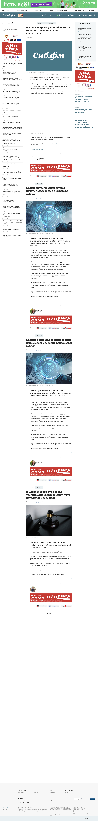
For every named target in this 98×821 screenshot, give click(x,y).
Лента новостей (7, 23)
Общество (21, 792)
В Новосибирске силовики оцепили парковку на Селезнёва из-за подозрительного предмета (10, 72)
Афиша (51, 790)
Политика (52, 792)
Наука (35, 795)
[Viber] (40, 198)
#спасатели (33, 149)
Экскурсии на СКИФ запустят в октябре (11, 122)
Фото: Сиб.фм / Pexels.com (32, 537)
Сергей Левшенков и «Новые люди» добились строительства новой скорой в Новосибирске (11, 105)
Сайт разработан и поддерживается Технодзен (82, 813)
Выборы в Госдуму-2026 (22, 10)
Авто (35, 790)
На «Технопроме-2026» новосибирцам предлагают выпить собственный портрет (11, 92)
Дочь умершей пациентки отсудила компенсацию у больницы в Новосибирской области (10, 200)
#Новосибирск (39, 149)
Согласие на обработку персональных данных (58, 814)
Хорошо (86, 818)
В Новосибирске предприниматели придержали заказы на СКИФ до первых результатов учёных (11, 235)
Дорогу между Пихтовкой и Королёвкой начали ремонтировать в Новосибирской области (11, 178)
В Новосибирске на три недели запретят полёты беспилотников (11, 134)
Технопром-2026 (5, 10)
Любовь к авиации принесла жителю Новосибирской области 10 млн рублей (11, 117)
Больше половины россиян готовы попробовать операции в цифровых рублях (12, 79)
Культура (20, 795)
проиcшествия (50, 23)
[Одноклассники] (36, 198)
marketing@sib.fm (22, 803)
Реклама (20, 798)
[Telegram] (42, 198)
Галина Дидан (39, 311)
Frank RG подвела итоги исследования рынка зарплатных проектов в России (11, 98)
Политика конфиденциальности (56, 812)
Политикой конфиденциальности (41, 819)
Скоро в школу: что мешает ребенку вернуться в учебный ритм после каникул (11, 171)
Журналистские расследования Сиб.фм (58, 10)
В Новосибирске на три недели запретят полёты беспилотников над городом (11, 228)
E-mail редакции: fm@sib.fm (78, 810)
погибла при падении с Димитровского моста (55, 143)
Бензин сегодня (38, 10)
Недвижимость (69, 790)
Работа (67, 792)
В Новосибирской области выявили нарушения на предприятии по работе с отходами (11, 207)
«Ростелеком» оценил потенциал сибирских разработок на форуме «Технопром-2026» (10, 185)
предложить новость (8, 24)
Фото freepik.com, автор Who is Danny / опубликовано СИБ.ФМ (39, 233)
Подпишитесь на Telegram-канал (50, 74)
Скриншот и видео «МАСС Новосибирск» (35, 72)
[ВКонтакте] (34, 198)
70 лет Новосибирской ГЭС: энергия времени (84, 10)
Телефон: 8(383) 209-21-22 (24, 800)
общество (40, 23)
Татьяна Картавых (40, 159)
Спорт (67, 795)
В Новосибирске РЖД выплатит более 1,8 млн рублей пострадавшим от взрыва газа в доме (12, 222)
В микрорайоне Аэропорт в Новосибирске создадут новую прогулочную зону (11, 111)
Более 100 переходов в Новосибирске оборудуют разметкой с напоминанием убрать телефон (11, 215)
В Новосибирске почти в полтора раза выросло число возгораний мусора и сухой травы (12, 193)
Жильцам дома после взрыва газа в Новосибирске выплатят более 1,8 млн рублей (11, 29)
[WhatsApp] (38, 198)
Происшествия (22, 790)
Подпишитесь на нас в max (65, 153)
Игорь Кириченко (40, 589)
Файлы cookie (52, 815)
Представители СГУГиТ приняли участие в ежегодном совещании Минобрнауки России (12, 65)
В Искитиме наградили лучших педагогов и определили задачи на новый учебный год (12, 128)
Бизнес (36, 792)
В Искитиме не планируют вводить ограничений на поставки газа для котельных (10, 149)
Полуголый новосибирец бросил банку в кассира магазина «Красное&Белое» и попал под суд (11, 165)
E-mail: (49, 800)
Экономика (53, 795)
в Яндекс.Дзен (5, 809)
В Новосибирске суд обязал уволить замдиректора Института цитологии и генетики (10, 85)
